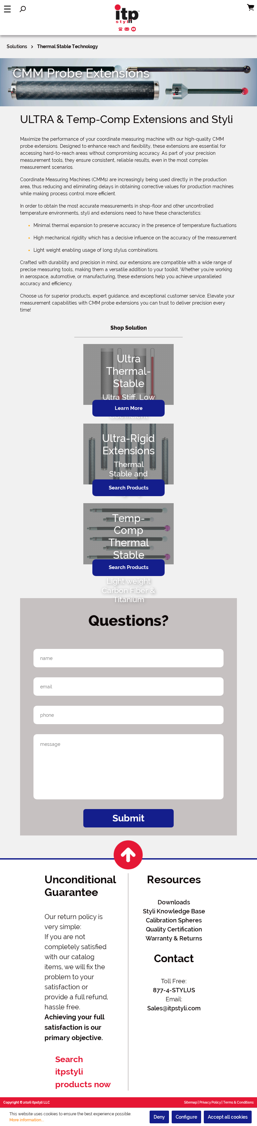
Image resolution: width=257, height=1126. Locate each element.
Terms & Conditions (238, 1102)
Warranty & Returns (174, 938)
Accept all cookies (228, 1117)
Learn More (129, 408)
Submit (128, 818)
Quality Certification (174, 929)
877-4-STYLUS (174, 990)
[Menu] (7, 9)
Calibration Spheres (174, 920)
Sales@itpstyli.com (174, 1008)
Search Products (129, 488)
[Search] (22, 9)
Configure (186, 1117)
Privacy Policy (210, 1102)
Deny (159, 1117)
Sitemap (190, 1102)
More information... (26, 1120)
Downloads (174, 902)
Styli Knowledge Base (174, 911)
